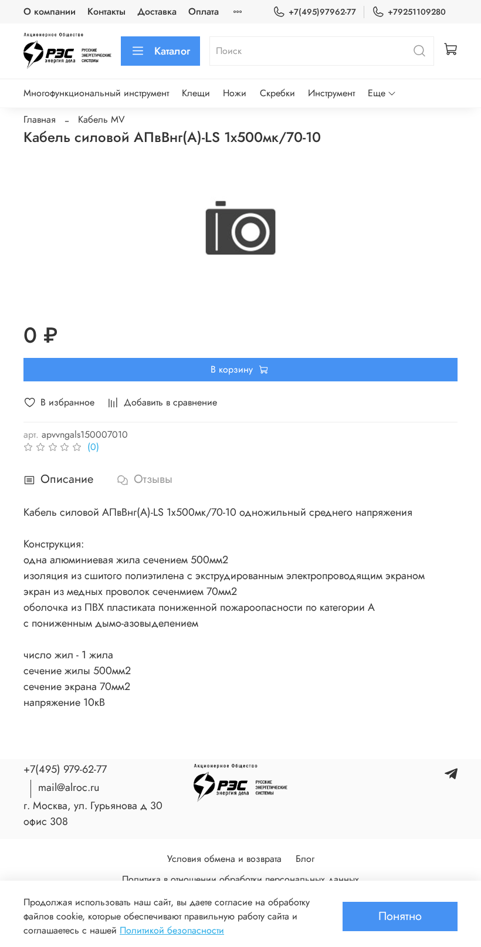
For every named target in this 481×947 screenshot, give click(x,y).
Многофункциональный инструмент (96, 93)
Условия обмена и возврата (224, 858)
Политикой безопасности (172, 930)
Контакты (106, 11)
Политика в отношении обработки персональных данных (240, 879)
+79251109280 (417, 12)
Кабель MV (101, 119)
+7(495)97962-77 (322, 12)
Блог (305, 858)
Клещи (196, 93)
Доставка (157, 11)
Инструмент (331, 93)
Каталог (172, 51)
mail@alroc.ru (68, 787)
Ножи (234, 93)
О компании (49, 11)
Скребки (277, 93)
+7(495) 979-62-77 (65, 769)
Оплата (203, 11)
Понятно (400, 916)
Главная (39, 119)
